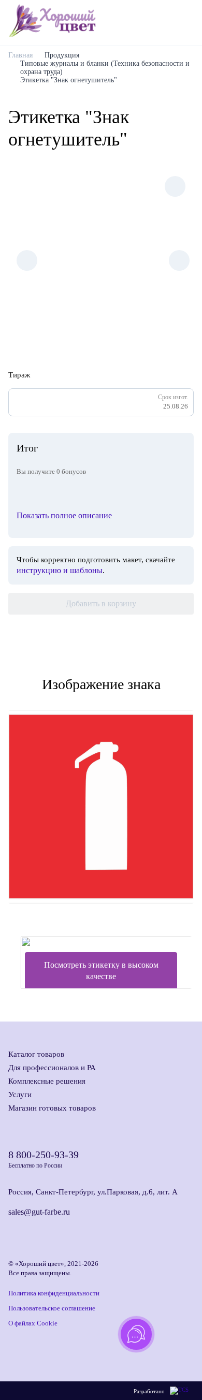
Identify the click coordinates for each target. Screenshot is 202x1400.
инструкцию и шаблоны (60, 570)
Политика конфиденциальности (53, 1293)
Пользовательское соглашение (51, 1308)
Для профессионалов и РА (52, 1067)
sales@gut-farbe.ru (39, 1211)
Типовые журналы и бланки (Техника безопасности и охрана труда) (105, 68)
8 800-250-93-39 (43, 1154)
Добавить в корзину (101, 603)
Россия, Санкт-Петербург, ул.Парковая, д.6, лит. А (93, 1192)
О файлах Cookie (32, 1323)
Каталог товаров (36, 1054)
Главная (20, 55)
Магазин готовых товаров (52, 1108)
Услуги (20, 1094)
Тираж (19, 375)
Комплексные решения (46, 1081)
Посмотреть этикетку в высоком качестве (101, 970)
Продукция (62, 55)
